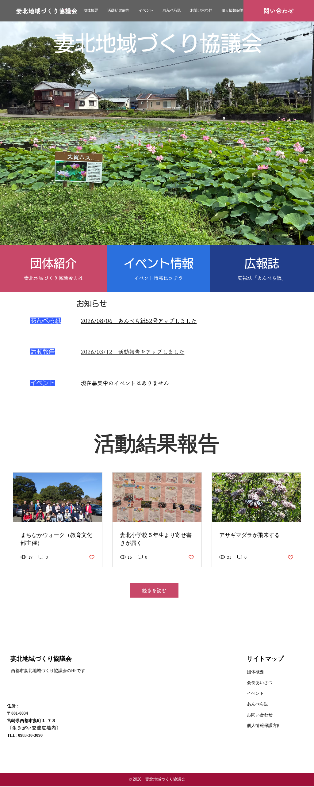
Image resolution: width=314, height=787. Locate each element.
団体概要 (255, 672)
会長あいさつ (260, 682)
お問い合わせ (260, 715)
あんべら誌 (257, 704)
